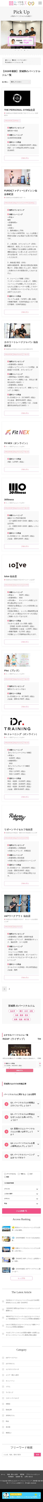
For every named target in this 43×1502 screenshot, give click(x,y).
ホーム (3, 1474)
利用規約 (11, 1476)
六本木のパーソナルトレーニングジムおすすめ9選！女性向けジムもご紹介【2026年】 (23, 1301)
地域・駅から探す (12, 1474)
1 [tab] (16, 50)
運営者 (22, 1474)
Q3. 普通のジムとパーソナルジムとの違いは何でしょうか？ (22, 1132)
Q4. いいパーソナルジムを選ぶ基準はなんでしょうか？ (22, 1144)
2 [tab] (19, 50)
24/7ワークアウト (12, 1358)
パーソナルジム (11, 1174)
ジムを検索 (20, 1211)
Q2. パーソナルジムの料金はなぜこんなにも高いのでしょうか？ (22, 1117)
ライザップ (9, 1392)
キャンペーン (10, 1381)
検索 (37, 1454)
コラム (8, 1386)
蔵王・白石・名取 (26, 1011)
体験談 (8, 1404)
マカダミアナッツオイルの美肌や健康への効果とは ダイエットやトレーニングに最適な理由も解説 (23, 1334)
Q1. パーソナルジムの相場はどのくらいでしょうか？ (22, 1104)
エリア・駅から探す (12, 1375)
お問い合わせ (29, 1476)
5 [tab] (28, 50)
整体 (7, 1177)
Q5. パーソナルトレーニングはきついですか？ (22, 1156)
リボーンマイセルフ (12, 1398)
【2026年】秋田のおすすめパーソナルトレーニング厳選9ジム (23, 1309)
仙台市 (12, 1011)
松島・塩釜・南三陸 (21, 1019)
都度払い (9, 1433)
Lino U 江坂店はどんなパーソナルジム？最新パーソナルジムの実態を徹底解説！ (23, 1326)
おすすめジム (10, 1363)
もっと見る (21, 1278)
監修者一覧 (19, 1476)
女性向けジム (10, 1415)
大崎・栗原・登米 (21, 1015)
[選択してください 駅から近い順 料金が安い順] (20, 82)
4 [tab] (25, 50)
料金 (7, 1421)
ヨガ (31, 1174)
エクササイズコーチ (12, 1369)
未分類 (8, 1427)
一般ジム (22, 1174)
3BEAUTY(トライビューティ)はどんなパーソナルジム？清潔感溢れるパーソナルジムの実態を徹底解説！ (23, 1318)
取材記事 (9, 1410)
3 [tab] (22, 50)
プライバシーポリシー (33, 1474)
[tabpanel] (21, 35)
